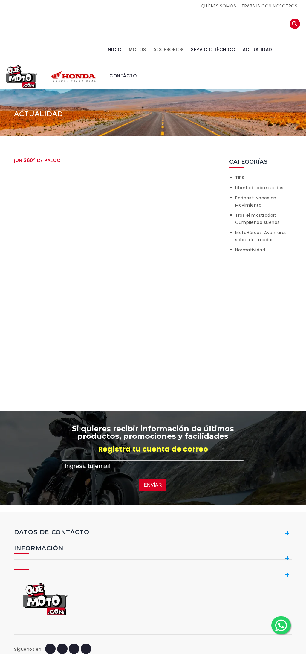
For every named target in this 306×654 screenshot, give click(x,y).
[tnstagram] (86, 649)
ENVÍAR (153, 485)
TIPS (239, 178)
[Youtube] (74, 649)
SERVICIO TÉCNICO (213, 49)
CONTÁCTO (123, 76)
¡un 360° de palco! (38, 160)
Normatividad (250, 250)
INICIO (113, 49)
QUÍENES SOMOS (218, 6)
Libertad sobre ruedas (259, 188)
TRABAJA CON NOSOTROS (269, 6)
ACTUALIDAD (257, 49)
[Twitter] (62, 649)
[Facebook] (50, 649)
